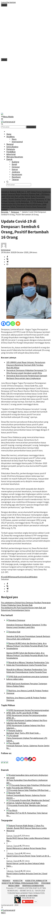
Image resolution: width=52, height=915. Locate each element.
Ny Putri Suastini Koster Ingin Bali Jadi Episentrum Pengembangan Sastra (23, 608)
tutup (4, 5)
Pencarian (31, 127)
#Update (33, 577)
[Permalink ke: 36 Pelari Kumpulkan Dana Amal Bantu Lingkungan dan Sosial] (28, 777)
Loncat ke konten (8, 2)
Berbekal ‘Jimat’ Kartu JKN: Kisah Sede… (23, 733)
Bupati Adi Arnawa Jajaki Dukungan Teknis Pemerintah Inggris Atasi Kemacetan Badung (23, 207)
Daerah (16, 835)
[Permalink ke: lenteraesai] (3, 247)
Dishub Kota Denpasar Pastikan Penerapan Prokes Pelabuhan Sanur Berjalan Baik (26, 603)
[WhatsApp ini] (7, 264)
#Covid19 (5, 577)
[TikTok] (30, 759)
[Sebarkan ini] (7, 257)
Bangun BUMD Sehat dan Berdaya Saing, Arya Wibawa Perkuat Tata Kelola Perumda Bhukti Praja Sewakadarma (27, 655)
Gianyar (9, 835)
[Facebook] (3, 323)
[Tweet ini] (7, 259)
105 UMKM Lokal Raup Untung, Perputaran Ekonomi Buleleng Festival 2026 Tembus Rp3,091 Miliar (25, 365)
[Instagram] (26, 759)
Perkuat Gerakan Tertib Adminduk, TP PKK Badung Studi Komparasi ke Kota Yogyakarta (24, 203)
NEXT (3, 912)
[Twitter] (8, 323)
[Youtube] (34, 759)
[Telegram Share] (7, 262)
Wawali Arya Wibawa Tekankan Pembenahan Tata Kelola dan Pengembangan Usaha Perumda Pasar (26, 670)
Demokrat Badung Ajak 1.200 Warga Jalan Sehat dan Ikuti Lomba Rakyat (25, 195)
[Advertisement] (26, 32)
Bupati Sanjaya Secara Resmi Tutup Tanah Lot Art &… (28, 856)
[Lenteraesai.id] (8, 121)
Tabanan (9, 853)
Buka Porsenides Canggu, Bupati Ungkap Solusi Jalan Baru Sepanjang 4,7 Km (25, 198)
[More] (18, 323)
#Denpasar (13, 577)
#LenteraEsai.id (23, 577)
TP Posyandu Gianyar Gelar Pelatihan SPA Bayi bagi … (28, 790)
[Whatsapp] (12, 323)
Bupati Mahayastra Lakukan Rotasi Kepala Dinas (26, 848)
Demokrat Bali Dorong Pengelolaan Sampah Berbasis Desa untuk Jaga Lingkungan (26, 377)
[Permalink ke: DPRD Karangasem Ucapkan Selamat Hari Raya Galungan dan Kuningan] (28, 723)
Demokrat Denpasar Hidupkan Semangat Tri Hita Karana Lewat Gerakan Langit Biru (26, 371)
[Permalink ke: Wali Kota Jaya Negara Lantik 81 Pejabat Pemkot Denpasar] (28, 693)
